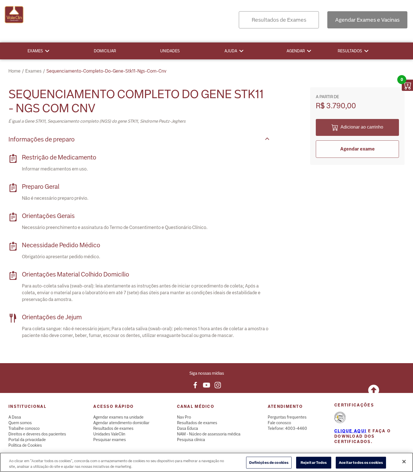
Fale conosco (279, 423)
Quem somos (20, 423)
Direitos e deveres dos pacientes (37, 434)
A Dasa (14, 417)
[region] (206, 462)
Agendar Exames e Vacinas (367, 20)
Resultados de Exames (279, 20)
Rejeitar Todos (314, 462)
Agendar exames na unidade (118, 417)
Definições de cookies (269, 462)
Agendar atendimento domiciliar (121, 423)
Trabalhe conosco (24, 428)
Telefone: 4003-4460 (287, 428)
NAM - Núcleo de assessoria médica (208, 434)
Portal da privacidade (27, 439)
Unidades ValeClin (109, 434)
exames (33, 71)
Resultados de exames (113, 428)
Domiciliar (105, 51)
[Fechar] (404, 461)
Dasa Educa (187, 428)
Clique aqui (350, 431)
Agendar (296, 51)
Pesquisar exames (109, 439)
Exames (35, 51)
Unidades (170, 51)
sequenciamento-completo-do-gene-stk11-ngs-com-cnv (106, 71)
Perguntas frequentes (287, 417)
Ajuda (230, 51)
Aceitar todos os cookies (361, 462)
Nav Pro (184, 417)
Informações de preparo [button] (41, 139)
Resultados (350, 51)
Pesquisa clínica (191, 439)
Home (14, 71)
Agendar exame (357, 149)
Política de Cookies (25, 445)
